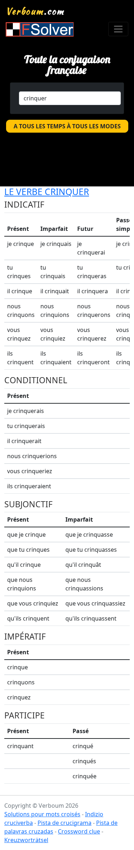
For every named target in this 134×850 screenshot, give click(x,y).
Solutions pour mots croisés (42, 814)
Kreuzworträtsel (26, 840)
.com (35, 11)
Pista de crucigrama (64, 823)
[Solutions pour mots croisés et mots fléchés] (40, 29)
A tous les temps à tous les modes (67, 126)
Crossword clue (79, 831)
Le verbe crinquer (46, 192)
